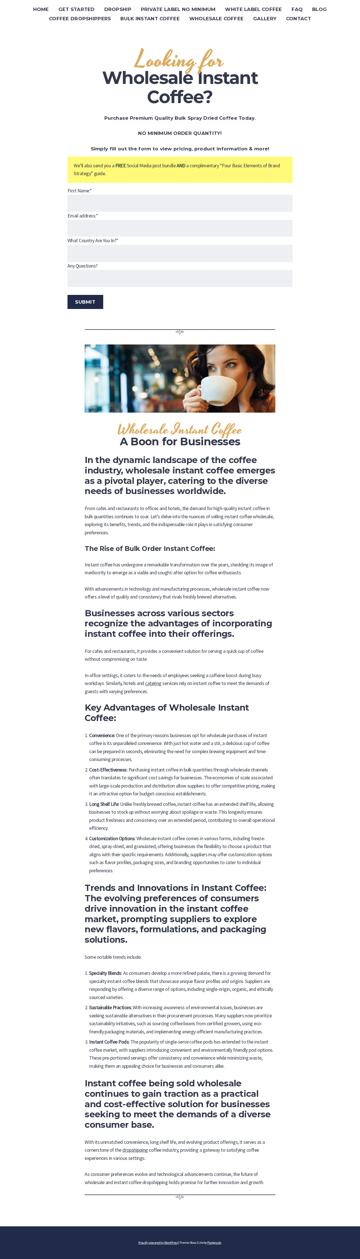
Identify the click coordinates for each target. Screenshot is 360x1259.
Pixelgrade (214, 1242)
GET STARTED (76, 9)
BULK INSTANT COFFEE (149, 18)
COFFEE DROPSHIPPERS (80, 18)
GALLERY (264, 18)
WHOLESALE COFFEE (216, 18)
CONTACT (298, 18)
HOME (41, 9)
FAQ (297, 9)
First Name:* (80, 190)
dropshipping (135, 1150)
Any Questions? (83, 266)
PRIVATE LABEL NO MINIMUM (178, 9)
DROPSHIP (117, 9)
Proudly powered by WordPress (158, 1242)
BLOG (319, 9)
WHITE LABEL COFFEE (253, 9)
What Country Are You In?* (93, 240)
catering (153, 683)
